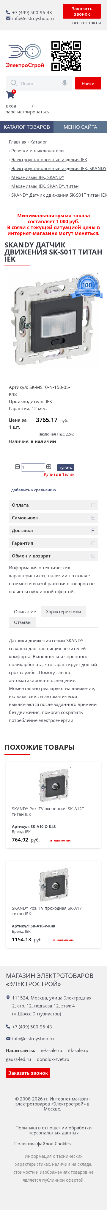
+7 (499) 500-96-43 (32, 12)
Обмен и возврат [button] (31, 556)
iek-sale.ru (51, 1050)
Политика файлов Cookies (42, 1143)
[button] (53, 505)
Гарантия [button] (22, 543)
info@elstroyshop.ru (33, 18)
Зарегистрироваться (28, 112)
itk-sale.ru (78, 1050)
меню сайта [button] (80, 126)
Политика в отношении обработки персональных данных (53, 1130)
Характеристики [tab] (63, 611)
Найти (88, 83)
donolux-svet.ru (53, 1059)
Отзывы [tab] (23, 622)
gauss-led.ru (18, 1059)
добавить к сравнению (33, 490)
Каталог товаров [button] (27, 126)
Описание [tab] (25, 611)
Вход (11, 106)
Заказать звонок (82, 11)
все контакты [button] (86, 22)
